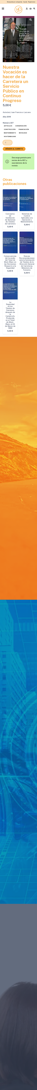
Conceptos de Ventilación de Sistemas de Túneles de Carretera (10, 219)
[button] (3, 8)
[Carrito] (30, 8)
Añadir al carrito (14, 149)
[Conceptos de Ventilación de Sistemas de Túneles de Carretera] (10, 200)
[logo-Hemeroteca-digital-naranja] (18, 9)
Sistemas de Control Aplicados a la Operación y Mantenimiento (27, 218)
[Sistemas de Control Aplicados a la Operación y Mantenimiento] (26, 200)
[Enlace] (27, 9)
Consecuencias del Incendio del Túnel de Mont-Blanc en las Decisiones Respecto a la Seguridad (10, 262)
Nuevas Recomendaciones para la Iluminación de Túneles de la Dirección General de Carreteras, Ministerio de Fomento (27, 263)
